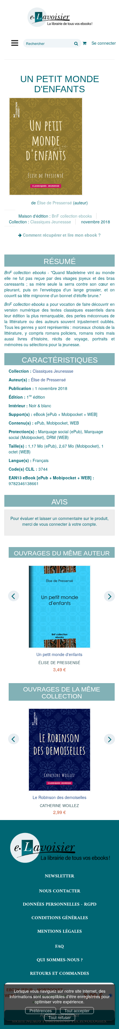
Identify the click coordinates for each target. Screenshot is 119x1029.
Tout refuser (60, 1017)
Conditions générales (59, 918)
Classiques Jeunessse (50, 222)
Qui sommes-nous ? (60, 960)
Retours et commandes (59, 974)
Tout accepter (77, 1010)
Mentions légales (59, 932)
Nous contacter (59, 891)
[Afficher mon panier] (84, 43)
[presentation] (13, 595)
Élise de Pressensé (54, 203)
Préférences (40, 1010)
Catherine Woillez (59, 805)
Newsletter (59, 876)
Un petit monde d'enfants (59, 654)
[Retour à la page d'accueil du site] (59, 17)
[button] (46, 146)
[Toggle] (15, 42)
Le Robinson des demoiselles (59, 797)
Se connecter (104, 43)
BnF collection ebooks (72, 216)
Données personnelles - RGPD (59, 904)
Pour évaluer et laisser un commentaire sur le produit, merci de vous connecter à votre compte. (59, 521)
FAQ (59, 947)
